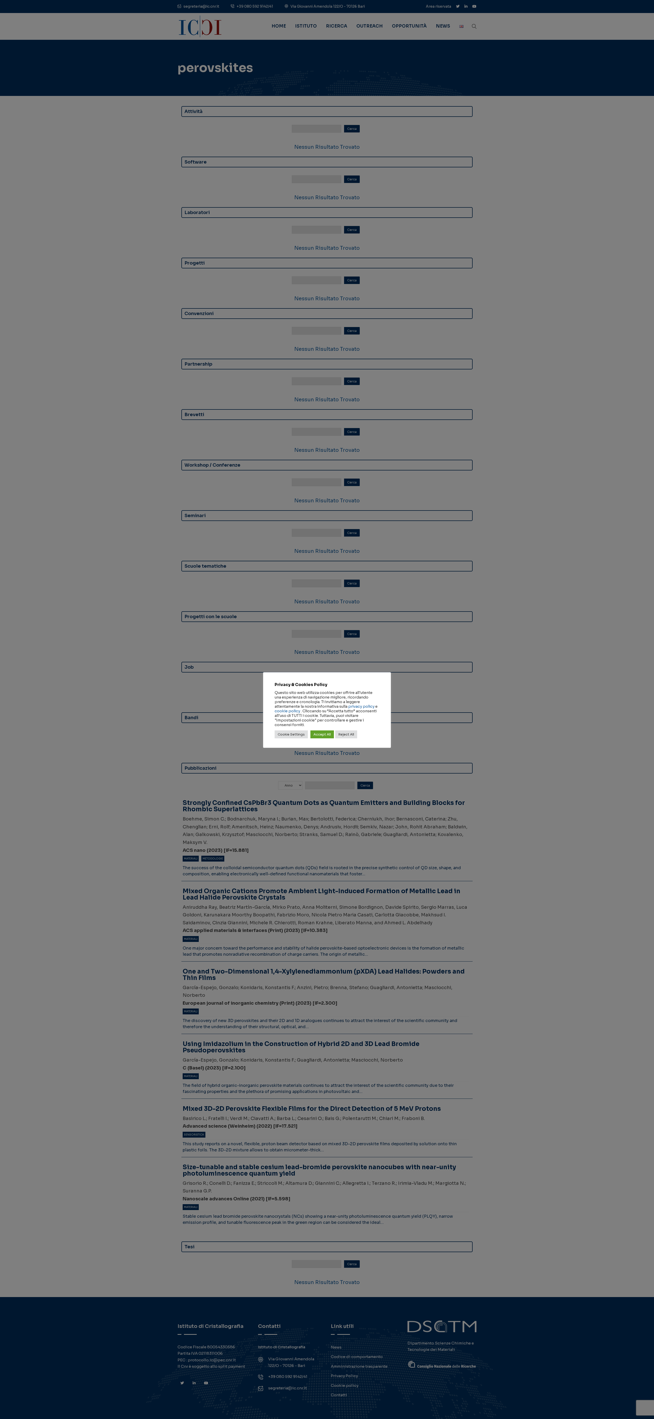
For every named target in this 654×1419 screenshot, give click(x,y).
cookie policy (287, 711)
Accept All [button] (322, 734)
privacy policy (361, 706)
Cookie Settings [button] (291, 734)
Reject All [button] (346, 734)
